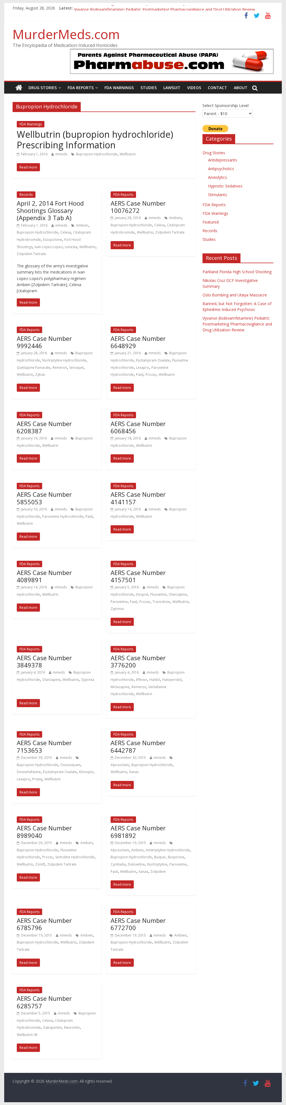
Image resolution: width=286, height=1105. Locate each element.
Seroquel (76, 367)
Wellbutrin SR (27, 1034)
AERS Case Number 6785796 (44, 924)
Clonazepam (70, 764)
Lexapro (142, 367)
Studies (148, 87)
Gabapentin (52, 1027)
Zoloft (40, 864)
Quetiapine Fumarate (33, 367)
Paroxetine (119, 601)
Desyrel (142, 594)
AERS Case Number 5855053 (44, 498)
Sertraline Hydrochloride (74, 857)
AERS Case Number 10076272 (138, 207)
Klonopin (86, 771)
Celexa (65, 232)
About (240, 87)
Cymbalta (118, 864)
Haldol (154, 679)
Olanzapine (178, 594)
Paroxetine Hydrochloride (62, 516)
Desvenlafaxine (29, 771)
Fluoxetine (158, 594)
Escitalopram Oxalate (153, 360)
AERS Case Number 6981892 (138, 831)
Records (26, 194)
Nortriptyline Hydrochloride (64, 360)
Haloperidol (172, 679)
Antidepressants (222, 160)
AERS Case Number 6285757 (44, 1002)
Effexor (141, 679)
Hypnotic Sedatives (225, 186)
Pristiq (37, 779)
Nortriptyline (157, 864)
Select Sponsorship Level (225, 105)
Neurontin (72, 1027)
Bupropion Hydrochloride (96, 154)
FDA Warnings (119, 87)
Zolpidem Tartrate (31, 253)
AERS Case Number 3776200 (138, 661)
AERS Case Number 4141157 (138, 498)
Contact (217, 87)
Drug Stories (42, 87)
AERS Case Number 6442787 (138, 746)
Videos (194, 87)
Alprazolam (120, 764)
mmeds (61, 154)
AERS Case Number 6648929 (138, 342)
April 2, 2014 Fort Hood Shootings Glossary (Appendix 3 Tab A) (50, 210)
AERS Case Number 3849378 (44, 661)
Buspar (160, 857)
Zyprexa (117, 608)
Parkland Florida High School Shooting (236, 271)
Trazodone (161, 601)
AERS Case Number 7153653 (44, 746)
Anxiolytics (217, 177)
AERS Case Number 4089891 (44, 576)
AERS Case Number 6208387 (44, 427)
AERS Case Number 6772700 (138, 924)
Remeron (60, 367)
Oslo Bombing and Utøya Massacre (234, 295)
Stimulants (217, 194)
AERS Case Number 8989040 (44, 831)
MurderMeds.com (66, 34)
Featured (210, 222)
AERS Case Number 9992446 (44, 342)
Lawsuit (171, 87)
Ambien (82, 225)
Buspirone (176, 857)
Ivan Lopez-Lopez (49, 246)
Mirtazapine (120, 687)
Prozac (151, 374)
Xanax (134, 771)
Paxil (139, 374)
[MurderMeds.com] (19, 88)
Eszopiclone (52, 239)
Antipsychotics (221, 168)
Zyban (40, 374)
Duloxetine (136, 864)
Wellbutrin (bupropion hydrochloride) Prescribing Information (95, 139)
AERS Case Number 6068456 (138, 427)
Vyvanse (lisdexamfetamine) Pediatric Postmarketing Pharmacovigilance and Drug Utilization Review (237, 323)
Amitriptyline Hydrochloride (168, 850)
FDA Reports (81, 87)
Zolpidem (158, 871)
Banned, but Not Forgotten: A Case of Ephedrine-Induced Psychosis (135, 8)
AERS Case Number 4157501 (138, 576)
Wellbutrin (128, 154)
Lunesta (71, 246)
